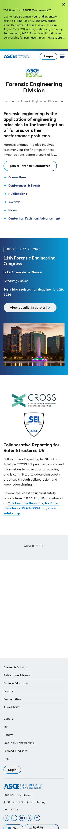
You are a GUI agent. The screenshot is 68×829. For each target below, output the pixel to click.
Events (8, 691)
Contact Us (10, 809)
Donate (8, 718)
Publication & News (16, 675)
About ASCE (11, 707)
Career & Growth (15, 667)
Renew (8, 734)
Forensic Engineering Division (39, 101)
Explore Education (15, 683)
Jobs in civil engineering (18, 742)
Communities (12, 699)
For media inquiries (15, 751)
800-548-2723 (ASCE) (18, 795)
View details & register (28, 307)
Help (6, 759)
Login (48, 56)
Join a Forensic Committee (30, 166)
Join (5, 726)
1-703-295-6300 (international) (24, 802)
